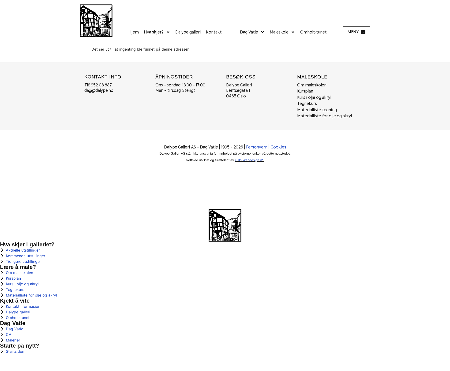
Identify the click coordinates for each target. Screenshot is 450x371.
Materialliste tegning (317, 109)
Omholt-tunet (313, 32)
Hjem (133, 32)
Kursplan (305, 91)
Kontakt (214, 32)
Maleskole (279, 32)
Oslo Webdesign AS (249, 160)
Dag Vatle (249, 32)
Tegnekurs (307, 103)
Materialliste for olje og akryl (324, 116)
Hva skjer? (154, 32)
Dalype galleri (188, 32)
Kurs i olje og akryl (314, 97)
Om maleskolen (311, 85)
